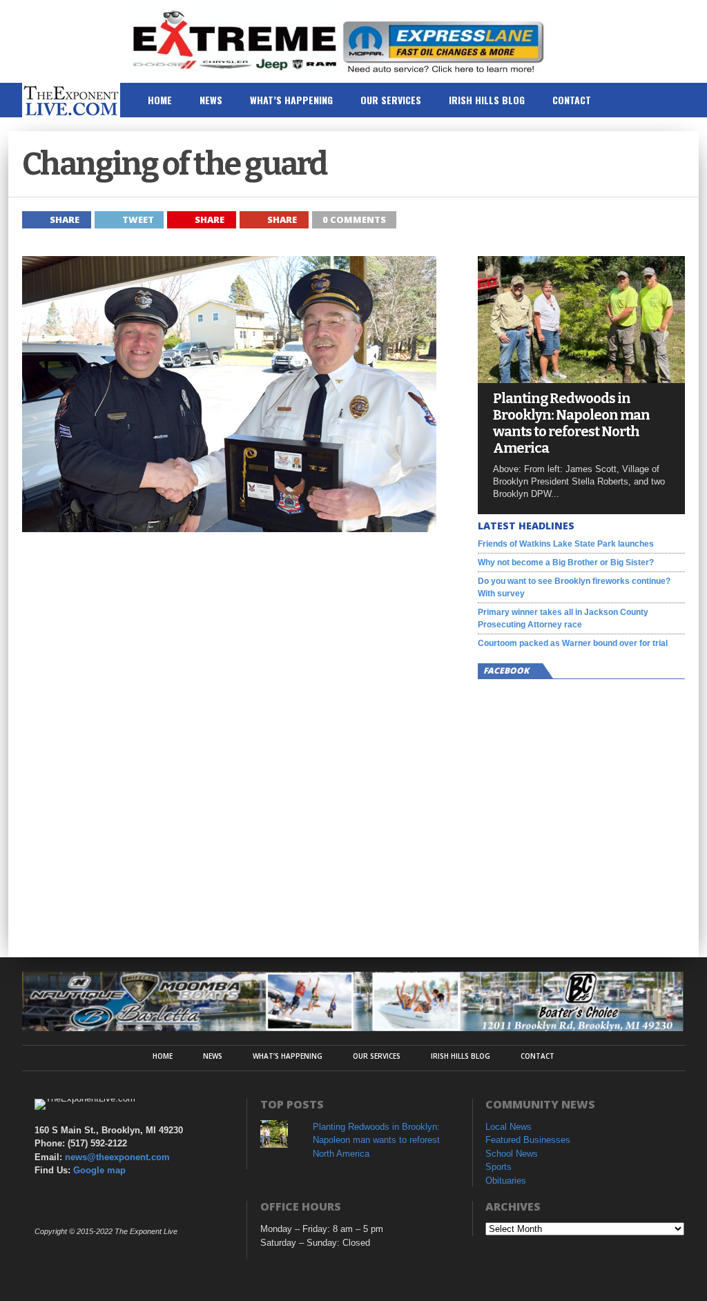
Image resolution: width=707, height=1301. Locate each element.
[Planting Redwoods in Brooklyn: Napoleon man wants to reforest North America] (581, 379)
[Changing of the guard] (229, 528)
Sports (498, 1167)
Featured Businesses (527, 1140)
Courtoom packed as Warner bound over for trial (573, 643)
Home (160, 99)
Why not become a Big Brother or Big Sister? (566, 562)
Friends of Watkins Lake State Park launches (566, 544)
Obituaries (505, 1180)
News (211, 99)
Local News (508, 1127)
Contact (571, 99)
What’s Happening (291, 99)
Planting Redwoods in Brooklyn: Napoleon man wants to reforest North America (571, 423)
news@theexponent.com (117, 1157)
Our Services (390, 99)
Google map (99, 1170)
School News (511, 1153)
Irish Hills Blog (487, 99)
